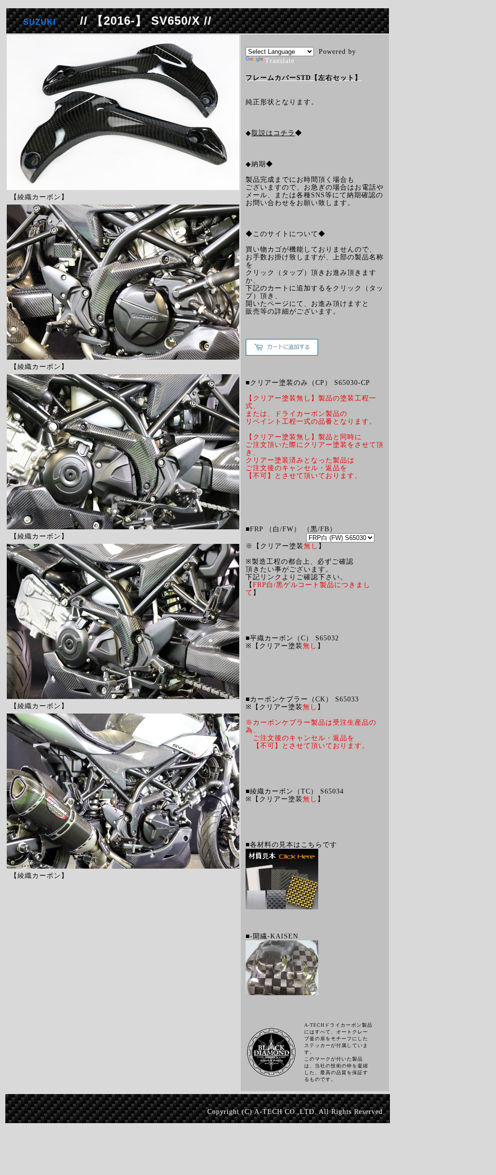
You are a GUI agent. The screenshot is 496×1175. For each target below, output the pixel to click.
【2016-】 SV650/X (146, 20)
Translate (279, 60)
